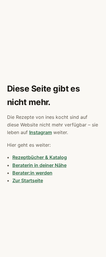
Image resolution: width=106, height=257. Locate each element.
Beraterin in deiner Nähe (39, 165)
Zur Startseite (27, 180)
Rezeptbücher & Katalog (39, 157)
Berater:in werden (32, 173)
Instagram (40, 132)
